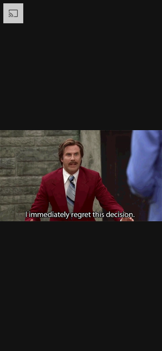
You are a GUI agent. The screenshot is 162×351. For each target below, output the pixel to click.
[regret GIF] (81, 175)
